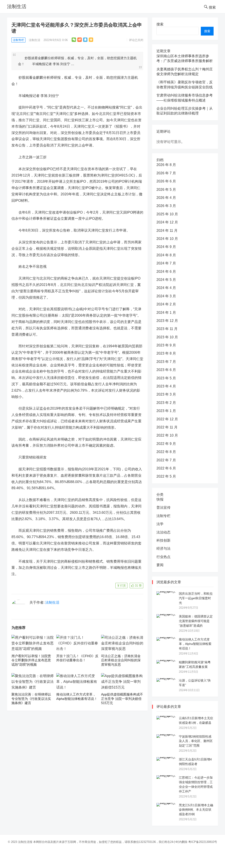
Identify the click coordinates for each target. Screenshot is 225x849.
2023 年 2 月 (166, 403)
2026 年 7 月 (166, 173)
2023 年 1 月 (166, 411)
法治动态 (163, 532)
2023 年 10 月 (167, 337)
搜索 (159, 24)
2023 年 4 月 (166, 386)
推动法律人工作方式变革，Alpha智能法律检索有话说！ (195, 644)
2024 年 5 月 (166, 280)
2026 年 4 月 (166, 198)
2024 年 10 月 (167, 239)
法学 (159, 524)
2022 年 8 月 (166, 452)
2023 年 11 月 (167, 329)
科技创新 (163, 540)
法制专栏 (18, 40)
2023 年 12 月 (167, 321)
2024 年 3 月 (166, 296)
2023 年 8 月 (166, 353)
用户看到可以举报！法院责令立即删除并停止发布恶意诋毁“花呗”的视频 (31, 660)
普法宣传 (163, 507)
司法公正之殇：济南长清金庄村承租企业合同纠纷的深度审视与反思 (121, 660)
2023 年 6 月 (166, 370)
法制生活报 (25, 842)
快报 (159, 499)
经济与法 (163, 548)
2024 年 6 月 (166, 271)
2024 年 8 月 (166, 255)
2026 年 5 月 (166, 189)
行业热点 (163, 557)
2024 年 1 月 (166, 312)
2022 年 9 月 (166, 444)
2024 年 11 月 (167, 230)
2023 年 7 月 (166, 362)
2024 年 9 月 (166, 247)
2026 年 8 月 (166, 165)
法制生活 (16, 6)
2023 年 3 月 (166, 394)
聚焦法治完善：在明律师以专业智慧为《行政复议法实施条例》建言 (31, 698)
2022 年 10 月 (167, 435)
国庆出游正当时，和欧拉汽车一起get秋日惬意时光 (196, 598)
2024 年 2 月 (166, 304)
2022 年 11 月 (167, 427)
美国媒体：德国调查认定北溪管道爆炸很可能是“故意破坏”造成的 (196, 621)
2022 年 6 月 (166, 468)
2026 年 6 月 (166, 181)
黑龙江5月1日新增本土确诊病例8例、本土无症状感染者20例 (196, 809)
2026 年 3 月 (166, 206)
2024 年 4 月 (166, 288)
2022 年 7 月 (166, 460)
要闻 (159, 565)
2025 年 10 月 (167, 214)
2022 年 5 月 (166, 476)
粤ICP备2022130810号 (202, 842)
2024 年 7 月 (166, 263)
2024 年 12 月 (167, 222)
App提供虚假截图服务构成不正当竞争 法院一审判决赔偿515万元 (122, 698)
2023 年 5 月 (166, 378)
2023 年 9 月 (166, 345)
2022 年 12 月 (167, 419)
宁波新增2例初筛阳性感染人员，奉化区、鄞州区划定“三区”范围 (196, 741)
